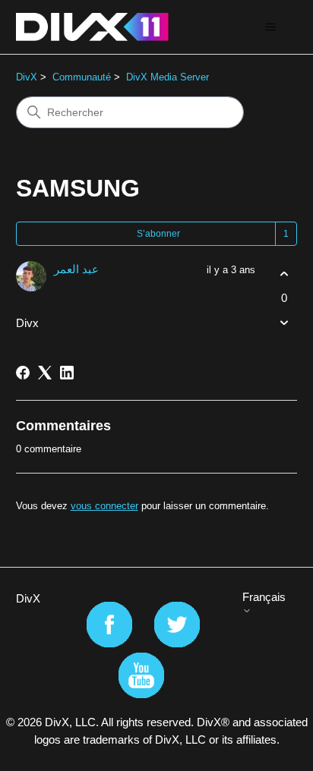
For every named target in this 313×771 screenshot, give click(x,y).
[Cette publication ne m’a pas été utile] (283, 322)
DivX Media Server (167, 77)
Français (264, 596)
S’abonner (158, 233)
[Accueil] (92, 27)
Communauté (81, 77)
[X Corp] (45, 372)
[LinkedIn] (67, 372)
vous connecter (104, 505)
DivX (26, 77)
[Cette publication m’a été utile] (283, 274)
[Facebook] (23, 372)
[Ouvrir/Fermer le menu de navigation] (270, 27)
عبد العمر (76, 269)
